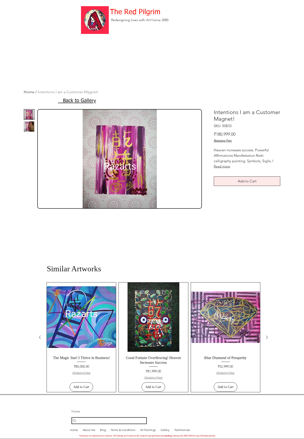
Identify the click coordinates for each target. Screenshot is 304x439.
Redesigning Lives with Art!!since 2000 (139, 20)
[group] (153, 337)
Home (29, 92)
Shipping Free (223, 140)
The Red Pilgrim (135, 12)
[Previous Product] (40, 337)
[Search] (109, 420)
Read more (222, 166)
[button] (165, 429)
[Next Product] (267, 337)
